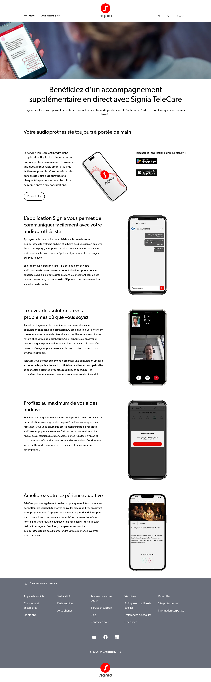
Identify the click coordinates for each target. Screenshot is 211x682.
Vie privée (130, 596)
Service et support (101, 608)
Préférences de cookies (137, 615)
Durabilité (164, 596)
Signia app (30, 615)
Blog (93, 615)
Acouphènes (64, 610)
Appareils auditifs (34, 596)
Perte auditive (65, 603)
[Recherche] (159, 16)
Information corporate (171, 610)
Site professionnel (168, 603)
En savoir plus (34, 196)
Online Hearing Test (50, 16)
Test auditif (63, 596)
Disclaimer (130, 622)
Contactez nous (100, 622)
